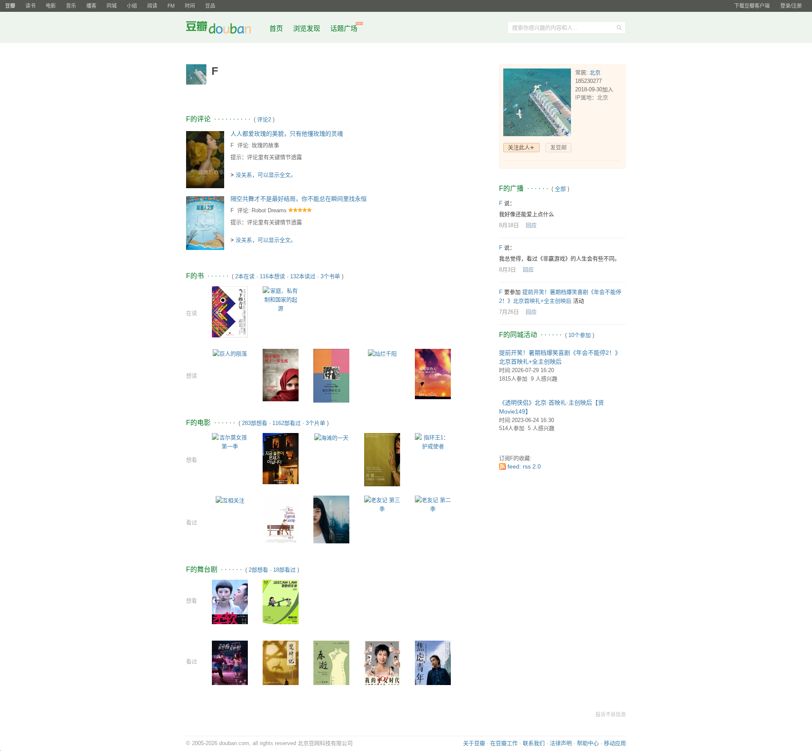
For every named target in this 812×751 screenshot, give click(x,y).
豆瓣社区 (225, 29)
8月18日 (509, 225)
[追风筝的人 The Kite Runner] (433, 373)
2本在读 (245, 276)
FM (171, 6)
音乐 (71, 6)
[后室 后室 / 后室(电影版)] (382, 459)
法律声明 (561, 743)
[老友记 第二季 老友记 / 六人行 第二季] (433, 504)
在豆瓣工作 (504, 743)
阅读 (152, 6)
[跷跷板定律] (281, 603)
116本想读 (272, 276)
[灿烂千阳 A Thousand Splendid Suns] (382, 353)
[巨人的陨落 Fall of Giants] (230, 353)
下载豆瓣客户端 (752, 6)
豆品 (210, 6)
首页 (276, 28)
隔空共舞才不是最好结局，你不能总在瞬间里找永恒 (298, 198)
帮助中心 (588, 743)
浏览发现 (307, 28)
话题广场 (343, 28)
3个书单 (330, 276)
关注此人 (519, 147)
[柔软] (230, 606)
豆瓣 (10, 6)
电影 (51, 6)
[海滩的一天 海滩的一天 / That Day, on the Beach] (331, 437)
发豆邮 (558, 147)
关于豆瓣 (474, 743)
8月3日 (507, 269)
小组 (132, 6)
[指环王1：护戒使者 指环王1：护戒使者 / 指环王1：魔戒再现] (433, 441)
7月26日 (509, 312)
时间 (190, 6)
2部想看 (258, 570)
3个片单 (315, 423)
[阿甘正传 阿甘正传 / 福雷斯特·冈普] (281, 520)
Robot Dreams (269, 210)
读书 (30, 6)
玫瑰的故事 (265, 145)
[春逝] (331, 667)
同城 (112, 6)
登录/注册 (791, 6)
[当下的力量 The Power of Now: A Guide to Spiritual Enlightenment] (230, 311)
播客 (91, 6)
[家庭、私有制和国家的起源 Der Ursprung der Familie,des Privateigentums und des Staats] (281, 299)
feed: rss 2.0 (524, 466)
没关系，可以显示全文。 (266, 175)
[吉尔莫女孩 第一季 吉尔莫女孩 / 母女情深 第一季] (230, 441)
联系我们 (534, 743)
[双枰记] (281, 664)
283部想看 (254, 423)
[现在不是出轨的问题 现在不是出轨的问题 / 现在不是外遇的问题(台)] (281, 458)
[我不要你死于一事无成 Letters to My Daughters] (281, 374)
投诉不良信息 (610, 715)
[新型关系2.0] (230, 664)
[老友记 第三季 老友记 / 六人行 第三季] (382, 504)
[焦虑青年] (433, 664)
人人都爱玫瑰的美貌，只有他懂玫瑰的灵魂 (286, 133)
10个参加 (579, 335)
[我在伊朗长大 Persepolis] (331, 375)
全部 (560, 189)
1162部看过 (286, 423)
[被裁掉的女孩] (331, 519)
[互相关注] (230, 500)
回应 (531, 225)
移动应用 (615, 743)
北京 (595, 72)
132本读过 (302, 276)
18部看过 (284, 570)
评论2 (264, 119)
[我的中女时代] (382, 665)
